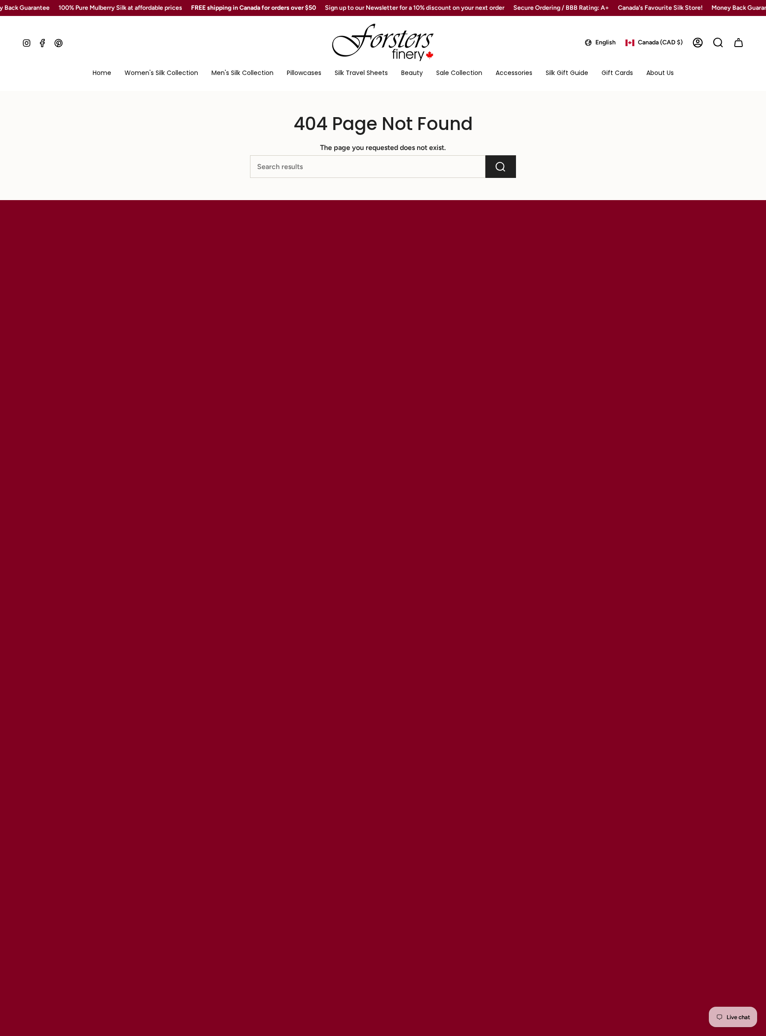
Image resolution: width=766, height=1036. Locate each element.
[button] (161, 73)
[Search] (500, 166)
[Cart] (738, 42)
